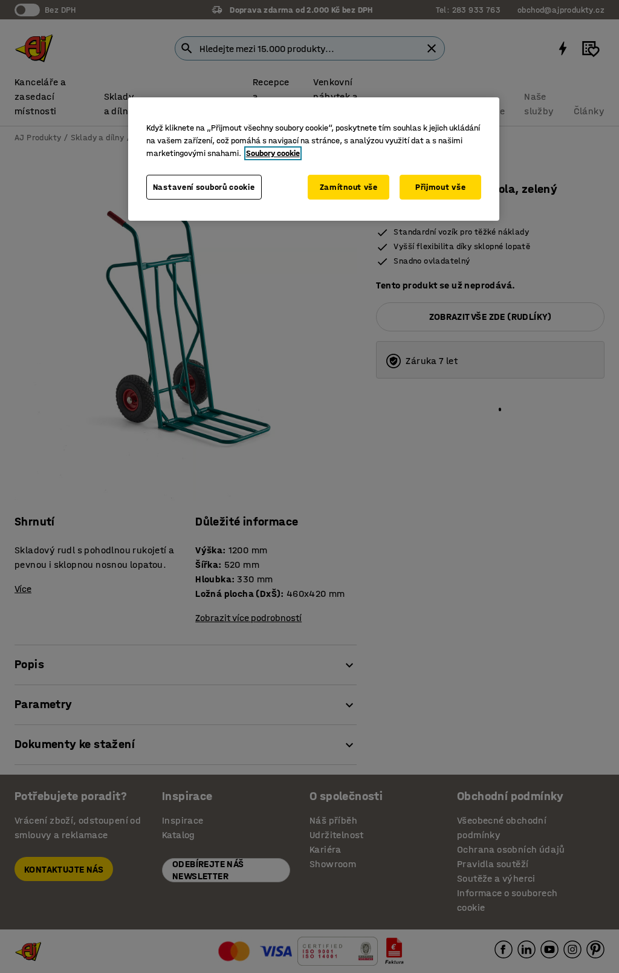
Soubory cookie (273, 153)
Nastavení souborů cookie (204, 187)
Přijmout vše (440, 187)
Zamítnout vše (349, 187)
